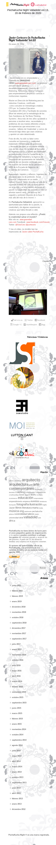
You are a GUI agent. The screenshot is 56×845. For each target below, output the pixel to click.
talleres (31, 514)
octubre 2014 (17, 735)
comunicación (30, 492)
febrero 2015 (17, 719)
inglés (45, 505)
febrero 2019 (17, 596)
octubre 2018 (17, 617)
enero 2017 (17, 649)
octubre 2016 (17, 660)
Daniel (21, 495)
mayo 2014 (16, 756)
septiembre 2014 (19, 740)
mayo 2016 (16, 671)
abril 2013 (16, 793)
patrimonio (28, 511)
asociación (38, 489)
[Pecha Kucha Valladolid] (28, 8)
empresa (26, 501)
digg (43, 325)
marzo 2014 (17, 767)
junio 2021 (16, 585)
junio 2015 (16, 708)
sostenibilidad (20, 514)
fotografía (23, 504)
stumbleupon (31, 325)
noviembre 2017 (19, 633)
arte (31, 485)
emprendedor (38, 498)
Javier (12, 508)
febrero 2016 (17, 687)
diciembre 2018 (18, 607)
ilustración (35, 504)
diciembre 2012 (18, 809)
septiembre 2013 (19, 783)
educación (25, 498)
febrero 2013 (17, 798)
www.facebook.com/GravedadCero (40, 222)
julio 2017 (16, 644)
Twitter (30, 320)
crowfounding (13, 495)
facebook (41, 320)
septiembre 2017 (19, 639)
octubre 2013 (17, 777)
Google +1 (17, 325)
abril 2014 (16, 761)
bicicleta (12, 492)
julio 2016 (16, 665)
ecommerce (13, 498)
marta (35, 507)
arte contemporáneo (24, 486)
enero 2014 (17, 772)
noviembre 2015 (19, 692)
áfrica (12, 520)
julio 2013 (16, 788)
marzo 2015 (17, 713)
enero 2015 (17, 724)
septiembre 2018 (19, 623)
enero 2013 (17, 804)
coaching (20, 492)
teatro (37, 514)
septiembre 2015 (19, 703)
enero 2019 (17, 601)
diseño (33, 495)
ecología (40, 495)
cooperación (41, 492)
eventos (35, 501)
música (14, 511)
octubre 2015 (17, 697)
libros (18, 507)
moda (41, 508)
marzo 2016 (17, 681)
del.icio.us (18, 320)
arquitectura (18, 484)
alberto (11, 481)
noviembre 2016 (19, 655)
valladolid (30, 517)
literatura (27, 507)
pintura (11, 514)
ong (22, 511)
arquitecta (17, 481)
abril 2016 (16, 676)
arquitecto (31, 479)
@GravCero (20, 225)
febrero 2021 (17, 591)
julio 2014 (16, 751)
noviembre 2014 (19, 729)
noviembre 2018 (19, 612)
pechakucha (37, 511)
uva (21, 517)
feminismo (43, 501)
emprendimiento (15, 501)
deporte (27, 495)
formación (12, 505)
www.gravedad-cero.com (25, 83)
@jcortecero (31, 225)
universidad (14, 518)
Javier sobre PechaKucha (32, 232)
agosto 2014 (17, 745)
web (39, 518)
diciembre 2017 (18, 628)
